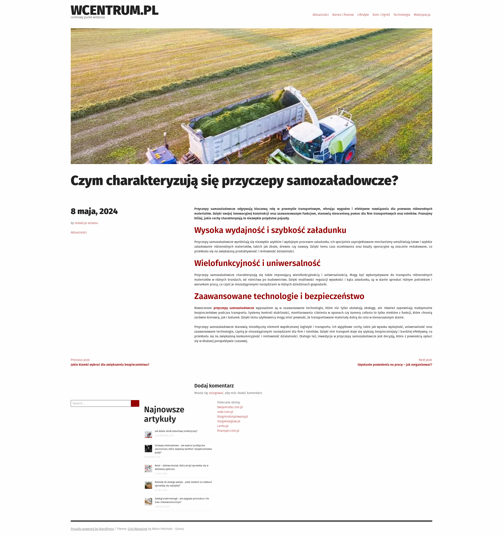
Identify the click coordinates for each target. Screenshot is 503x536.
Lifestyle (363, 15)
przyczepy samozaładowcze (234, 308)
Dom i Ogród (381, 15)
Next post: (395, 362)
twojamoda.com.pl (230, 407)
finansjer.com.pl (228, 431)
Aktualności (321, 15)
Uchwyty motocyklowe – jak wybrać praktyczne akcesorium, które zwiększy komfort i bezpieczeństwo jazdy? (183, 449)
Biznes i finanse (343, 15)
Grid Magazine (137, 529)
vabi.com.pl (225, 412)
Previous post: (110, 362)
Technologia (401, 15)
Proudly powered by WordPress (92, 529)
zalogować (216, 393)
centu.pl (223, 426)
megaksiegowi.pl (228, 421)
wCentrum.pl (115, 10)
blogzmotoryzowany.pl (232, 416)
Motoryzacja (422, 15)
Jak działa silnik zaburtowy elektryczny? (176, 431)
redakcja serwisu (86, 223)
